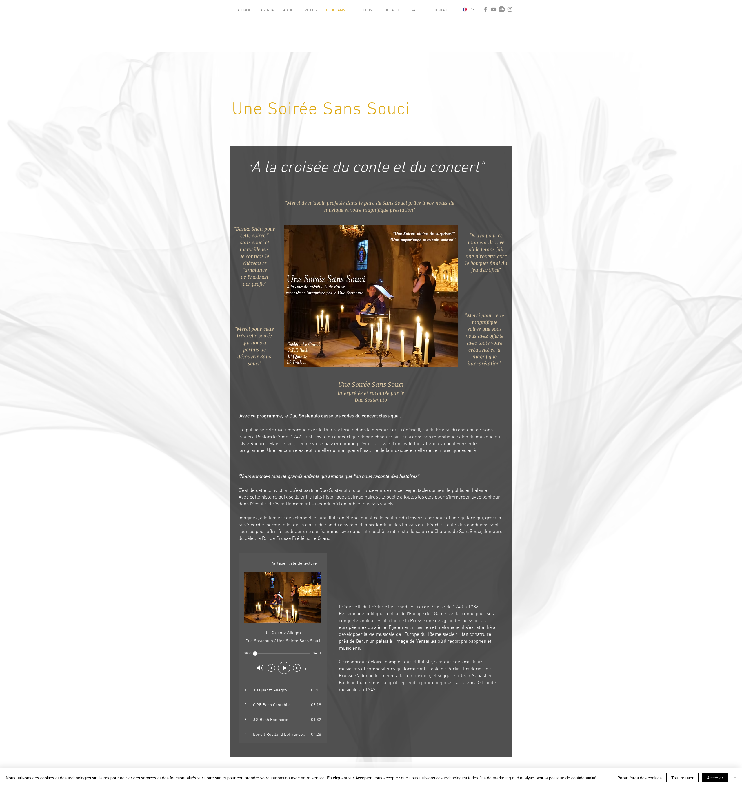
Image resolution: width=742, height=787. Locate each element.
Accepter (715, 778)
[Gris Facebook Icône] (485, 9)
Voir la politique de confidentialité (566, 778)
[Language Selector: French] (468, 9)
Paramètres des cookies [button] (639, 778)
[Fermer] (735, 777)
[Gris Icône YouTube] (493, 9)
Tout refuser (682, 778)
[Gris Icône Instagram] (510, 9)
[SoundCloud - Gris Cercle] (502, 9)
